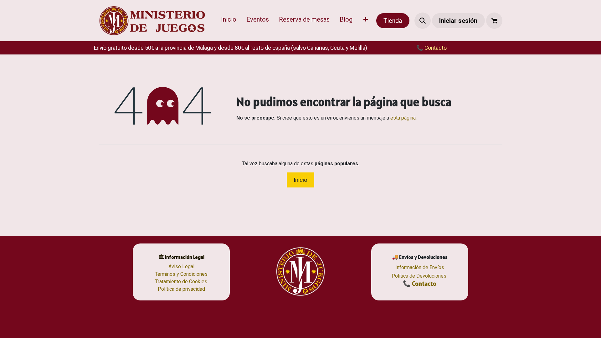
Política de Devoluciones (419, 276)
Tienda (392, 20)
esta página (403, 118)
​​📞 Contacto (431, 48)
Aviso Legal (181, 266)
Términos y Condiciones (181, 274)
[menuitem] (228, 21)
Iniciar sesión (458, 20)
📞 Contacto (419, 283)
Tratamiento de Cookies (181, 281)
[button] (422, 21)
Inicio (300, 179)
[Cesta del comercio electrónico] (494, 21)
